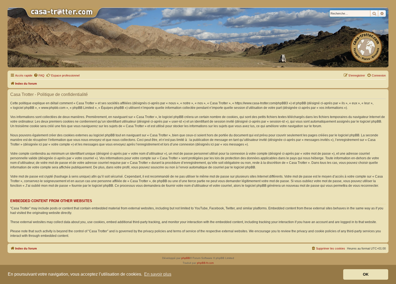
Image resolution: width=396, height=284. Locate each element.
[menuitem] (39, 75)
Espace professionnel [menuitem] (65, 75)
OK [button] (366, 274)
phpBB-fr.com (205, 262)
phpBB (185, 258)
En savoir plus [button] (157, 274)
